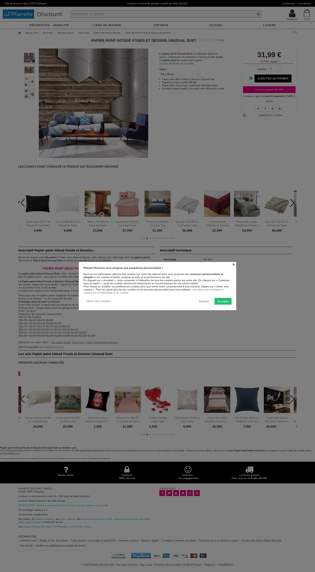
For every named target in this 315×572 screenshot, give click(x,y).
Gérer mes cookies (98, 301)
